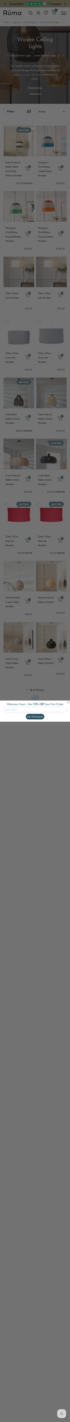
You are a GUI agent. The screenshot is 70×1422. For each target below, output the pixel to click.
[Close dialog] (68, 702)
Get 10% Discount (35, 716)
